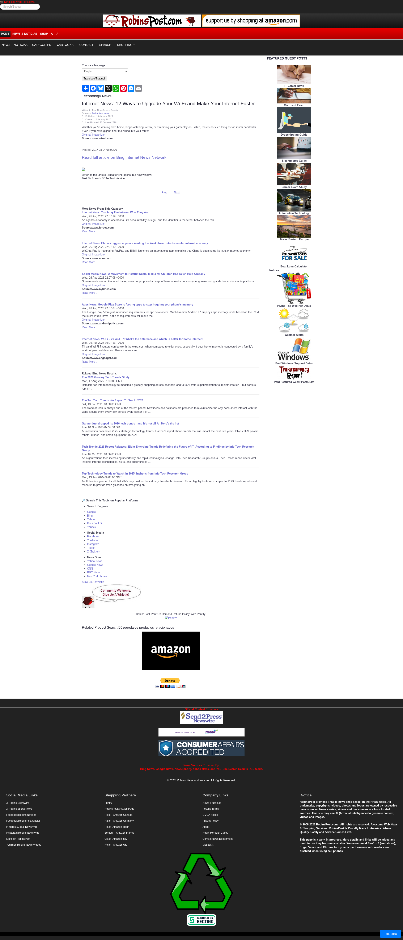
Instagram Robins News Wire (22, 832)
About (206, 826)
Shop (44, 33)
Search (105, 44)
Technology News (100, 113)
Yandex (91, 527)
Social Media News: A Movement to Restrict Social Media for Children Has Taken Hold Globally (143, 273)
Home (5, 33)
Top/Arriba (390, 933)
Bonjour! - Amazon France (119, 832)
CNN (90, 568)
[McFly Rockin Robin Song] (1, 1)
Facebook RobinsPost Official (23, 820)
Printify (108, 802)
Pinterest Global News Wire (22, 826)
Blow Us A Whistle (93, 581)
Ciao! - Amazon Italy (116, 838)
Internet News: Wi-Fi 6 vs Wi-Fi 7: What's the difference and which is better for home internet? (142, 339)
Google (91, 511)
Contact (86, 44)
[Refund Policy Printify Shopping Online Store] (171, 617)
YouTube (92, 540)
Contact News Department (218, 838)
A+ (58, 33)
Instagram (93, 544)
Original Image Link (93, 134)
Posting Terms (211, 808)
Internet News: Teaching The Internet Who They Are (115, 212)
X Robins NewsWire (17, 802)
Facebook (93, 536)
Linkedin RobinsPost (18, 838)
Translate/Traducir (95, 78)
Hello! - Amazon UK (116, 844)
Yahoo (91, 519)
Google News (95, 564)
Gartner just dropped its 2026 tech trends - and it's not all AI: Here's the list (130, 423)
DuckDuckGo (95, 523)
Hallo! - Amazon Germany (119, 820)
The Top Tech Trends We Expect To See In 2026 (112, 400)
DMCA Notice (210, 814)
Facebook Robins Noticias (21, 814)
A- (52, 33)
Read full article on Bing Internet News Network (124, 157)
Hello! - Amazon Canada (118, 814)
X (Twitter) (93, 551)
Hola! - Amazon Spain (117, 826)
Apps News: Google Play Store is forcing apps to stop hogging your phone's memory (137, 304)
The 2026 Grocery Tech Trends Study (106, 377)
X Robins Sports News (19, 808)
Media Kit (208, 844)
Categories (41, 44)
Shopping (124, 44)
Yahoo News (94, 561)
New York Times (97, 576)
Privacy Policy (211, 820)
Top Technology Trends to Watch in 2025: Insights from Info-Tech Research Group (135, 473)
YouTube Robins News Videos (23, 844)
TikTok (91, 547)
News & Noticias (24, 33)
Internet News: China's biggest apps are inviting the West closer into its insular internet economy (145, 243)
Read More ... (90, 231)
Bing (90, 515)
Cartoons (65, 44)
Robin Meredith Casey (215, 832)
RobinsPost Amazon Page (119, 808)
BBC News (93, 572)
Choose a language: (94, 65)
